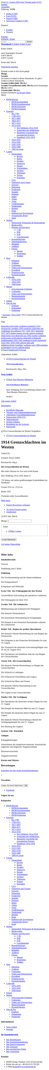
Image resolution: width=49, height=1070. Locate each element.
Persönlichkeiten (18, 275)
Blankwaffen (16, 225)
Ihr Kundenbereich (9, 1034)
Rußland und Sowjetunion (22, 213)
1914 (38, 326)
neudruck (39, 333)
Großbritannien (17, 204)
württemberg (6, 347)
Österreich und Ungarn (20, 182)
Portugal (14, 194)
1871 (33, 331)
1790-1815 (16, 116)
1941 (8, 343)
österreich (40, 331)
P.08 (18, 232)
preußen (15, 328)
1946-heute (16, 284)
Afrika (14, 199)
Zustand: (5, 458)
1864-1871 (16, 121)
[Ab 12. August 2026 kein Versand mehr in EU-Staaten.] (24, 4)
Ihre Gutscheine (12, 1051)
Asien (13, 201)
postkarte (27, 340)
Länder (9, 151)
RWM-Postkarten (18, 109)
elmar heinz (6, 336)
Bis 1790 (15, 114)
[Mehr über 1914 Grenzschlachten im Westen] (21, 359)
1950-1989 (16, 147)
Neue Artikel (6, 374)
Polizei (9, 301)
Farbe (5, 527)
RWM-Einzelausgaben (20, 104)
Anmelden (5, 7)
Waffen (9, 220)
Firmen (14, 249)
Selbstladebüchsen (19, 242)
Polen (13, 211)
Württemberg (22, 168)
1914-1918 (16, 125)
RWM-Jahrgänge (18, 106)
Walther (20, 256)
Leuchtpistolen (23, 237)
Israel (13, 218)
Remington (21, 253)
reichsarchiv (6, 328)
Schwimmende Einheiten (21, 289)
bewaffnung (16, 331)
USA (13, 180)
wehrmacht (36, 338)
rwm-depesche (17, 336)
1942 (20, 340)
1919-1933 (16, 140)
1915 (3, 333)
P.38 (18, 234)
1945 (29, 336)
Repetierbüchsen (18, 239)
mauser (19, 333)
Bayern (20, 156)
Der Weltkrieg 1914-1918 (27, 128)
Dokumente (16, 308)
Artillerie (15, 246)
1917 (23, 331)
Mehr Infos (5, 500)
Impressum (10, 427)
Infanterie (15, 261)
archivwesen (6, 338)
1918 (21, 328)
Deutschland (16, 154)
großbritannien (7, 340)
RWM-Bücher (12, 99)
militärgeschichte (8, 345)
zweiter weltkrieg (39, 336)
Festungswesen (17, 272)
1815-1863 (16, 118)
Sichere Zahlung (13, 422)
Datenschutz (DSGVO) (16, 417)
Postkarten (15, 310)
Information (6, 405)
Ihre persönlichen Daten (16, 1049)
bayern (15, 347)
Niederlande (16, 206)
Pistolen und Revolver (20, 227)
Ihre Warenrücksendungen (17, 1042)
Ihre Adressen (12, 1047)
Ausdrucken (11, 512)
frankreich (31, 326)
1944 (3, 343)
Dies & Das (11, 303)
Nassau (20, 175)
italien (27, 347)
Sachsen (20, 170)
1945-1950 (16, 144)
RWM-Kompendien (19, 102)
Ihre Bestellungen (13, 1040)
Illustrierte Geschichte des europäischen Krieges (27, 134)
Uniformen (16, 265)
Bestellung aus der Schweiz (17, 424)
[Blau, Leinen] (14, 531)
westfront (27, 328)
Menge (4, 521)
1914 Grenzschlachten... (15, 364)
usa (25, 336)
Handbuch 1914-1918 (26, 137)
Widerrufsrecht (12, 419)
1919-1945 (16, 282)
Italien (14, 197)
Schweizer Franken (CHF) (17, 21)
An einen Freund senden (16, 509)
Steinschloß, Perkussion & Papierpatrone (28, 223)
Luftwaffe (10, 277)
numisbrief (41, 340)
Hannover (21, 163)
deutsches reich (7, 326)
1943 (16, 340)
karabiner (19, 345)
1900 (38, 345)
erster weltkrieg (20, 326)
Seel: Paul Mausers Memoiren (17, 385)
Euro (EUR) (11, 16)
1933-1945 (16, 142)
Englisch (15, 306)
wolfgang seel (30, 345)
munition (44, 345)
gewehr (26, 333)
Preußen (20, 161)
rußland (21, 347)
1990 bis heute (17, 149)
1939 (12, 343)
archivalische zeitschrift (22, 338)
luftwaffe (30, 343)
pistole (13, 333)
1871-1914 (16, 123)
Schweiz (15, 185)
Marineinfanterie (18, 296)
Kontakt (4, 37)
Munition (15, 244)
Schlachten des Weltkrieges (28, 130)
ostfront (23, 343)
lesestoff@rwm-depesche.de (24, 1067)
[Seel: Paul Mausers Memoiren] (19, 379)
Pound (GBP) (12, 18)
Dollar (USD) (12, 14)
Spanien (14, 192)
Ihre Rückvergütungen (15, 1044)
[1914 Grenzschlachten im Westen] (21, 435)
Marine (9, 287)
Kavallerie (15, 270)
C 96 (19, 230)
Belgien (14, 208)
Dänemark (15, 187)
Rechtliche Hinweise (14, 410)
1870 (8, 333)
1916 (28, 331)
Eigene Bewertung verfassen (18, 505)
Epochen (10, 111)
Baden (19, 159)
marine (32, 333)
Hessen (20, 166)
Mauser (20, 251)
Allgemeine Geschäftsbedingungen (20, 415)
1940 (17, 343)
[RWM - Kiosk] (8, 39)
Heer (8, 258)
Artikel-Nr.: (6, 453)
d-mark (34, 340)
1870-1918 (16, 279)
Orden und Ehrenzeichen (21, 268)
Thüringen (21, 173)
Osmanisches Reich (19, 215)
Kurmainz (21, 178)
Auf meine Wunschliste (10, 544)
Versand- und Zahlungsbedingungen (21, 412)
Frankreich (15, 189)
